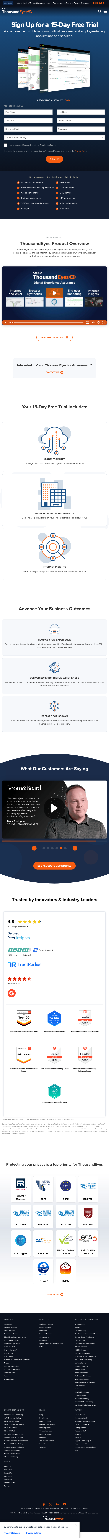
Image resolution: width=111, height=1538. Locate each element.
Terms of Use (47, 1508)
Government (44, 1337)
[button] (34, 848)
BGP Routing (79, 1327)
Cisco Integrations (10, 1428)
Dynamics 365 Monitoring (13, 1434)
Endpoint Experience (11, 1340)
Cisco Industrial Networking (14, 1424)
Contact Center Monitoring (84, 1337)
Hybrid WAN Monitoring (83, 1360)
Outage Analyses (45, 1431)
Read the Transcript (53, 337)
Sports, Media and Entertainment (51, 1343)
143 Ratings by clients (17, 926)
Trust (76, 1450)
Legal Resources (27, 1508)
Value (6, 1376)
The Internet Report (46, 1441)
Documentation (80, 1418)
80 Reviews (13, 984)
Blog (41, 1415)
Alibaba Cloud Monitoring (13, 1415)
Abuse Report (80, 1415)
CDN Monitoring (80, 1331)
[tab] (44, 848)
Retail (41, 1347)
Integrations (8, 1356)
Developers (43, 1418)
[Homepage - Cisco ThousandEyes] (20, 11)
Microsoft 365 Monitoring (13, 1444)
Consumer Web (45, 1327)
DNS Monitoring (80, 1350)
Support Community (82, 1441)
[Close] (76, 1525)
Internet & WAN (10, 1347)
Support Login (80, 1444)
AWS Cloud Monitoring (12, 1418)
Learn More (53, 1294)
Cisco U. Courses (81, 1424)
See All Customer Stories (54, 865)
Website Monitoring (82, 1399)
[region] (40, 1530)
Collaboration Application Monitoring (88, 1334)
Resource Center (45, 1434)
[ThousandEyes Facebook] (44, 1504)
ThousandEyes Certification (85, 1447)
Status (77, 1437)
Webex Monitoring (11, 1457)
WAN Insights (9, 1379)
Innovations (8, 1353)
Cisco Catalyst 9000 (11, 1421)
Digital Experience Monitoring (15, 1337)
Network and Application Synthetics (17, 1360)
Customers (8, 1476)
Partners (7, 1486)
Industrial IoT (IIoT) (81, 1366)
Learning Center (45, 1428)
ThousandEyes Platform (12, 1369)
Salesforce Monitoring (12, 1450)
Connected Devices (11, 1334)
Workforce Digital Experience (85, 1405)
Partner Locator (9, 1483)
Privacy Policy (80, 151)
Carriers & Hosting (46, 1324)
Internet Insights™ (10, 1350)
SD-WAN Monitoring (82, 1392)
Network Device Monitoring (85, 1382)
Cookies (85, 1508)
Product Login (80, 1431)
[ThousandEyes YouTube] (64, 1504)
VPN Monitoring (80, 1395)
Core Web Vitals (80, 1340)
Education (43, 1331)
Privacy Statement (61, 1508)
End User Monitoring (82, 1353)
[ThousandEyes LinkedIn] (57, 1504)
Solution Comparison (11, 1366)
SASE (77, 1389)
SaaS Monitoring (80, 1386)
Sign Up (54, 159)
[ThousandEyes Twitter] (50, 1504)
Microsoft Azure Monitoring (14, 1447)
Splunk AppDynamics (12, 1454)
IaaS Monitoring (80, 1363)
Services (78, 1434)
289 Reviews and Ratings (18, 955)
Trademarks (74, 1508)
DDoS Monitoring (81, 1347)
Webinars (42, 1447)
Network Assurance (82, 1379)
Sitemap (38, 1508)
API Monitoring (80, 1324)
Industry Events (45, 1421)
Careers (7, 1470)
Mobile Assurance (81, 1373)
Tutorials (42, 1444)
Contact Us (53, 372)
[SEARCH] (99, 12)
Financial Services (46, 1334)
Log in (67, 100)
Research (42, 1437)
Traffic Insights (9, 1373)
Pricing (6, 1363)
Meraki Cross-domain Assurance (16, 1441)
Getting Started (80, 1428)
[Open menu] (105, 11)
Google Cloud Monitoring (13, 1437)
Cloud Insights (9, 1331)
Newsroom (8, 1479)
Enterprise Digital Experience (85, 1356)
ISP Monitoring (80, 1369)
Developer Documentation (84, 1421)
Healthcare (43, 1340)
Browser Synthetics (11, 1327)
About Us (7, 1466)
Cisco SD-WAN (9, 1431)
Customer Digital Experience (85, 1343)
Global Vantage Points (12, 1343)
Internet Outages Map (47, 1424)
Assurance (8, 1324)
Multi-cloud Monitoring (83, 1376)
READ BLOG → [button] (99, 3)
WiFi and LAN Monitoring (84, 1402)
